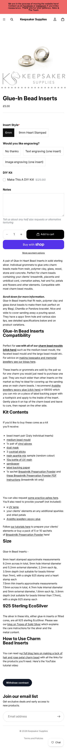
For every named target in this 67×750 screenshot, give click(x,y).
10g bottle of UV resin (19, 459)
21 (55, 87)
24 (65, 87)
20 (51, 87)
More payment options (33, 253)
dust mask (13, 447)
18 (45, 87)
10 (18, 87)
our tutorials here (20, 526)
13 (28, 87)
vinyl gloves (25, 443)
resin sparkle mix (16, 455)
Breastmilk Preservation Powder (37, 471)
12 (25, 87)
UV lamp (14, 506)
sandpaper (13, 463)
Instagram (41, 5)
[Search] (12, 19)
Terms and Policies (33, 738)
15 (35, 87)
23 (61, 87)
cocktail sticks (17, 451)
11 (22, 87)
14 (31, 87)
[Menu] (4, 19)
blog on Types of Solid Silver (24, 624)
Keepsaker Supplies (38, 731)
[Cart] (63, 19)
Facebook (28, 5)
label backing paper (18, 467)
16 (38, 87)
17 (41, 87)
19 (48, 87)
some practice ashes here (43, 497)
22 (58, 87)
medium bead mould (19, 439)
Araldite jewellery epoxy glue (23, 518)
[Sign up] (59, 716)
